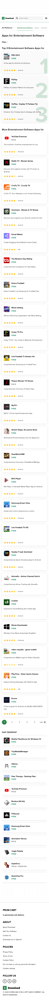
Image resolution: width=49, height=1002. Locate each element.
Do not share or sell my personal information (19, 964)
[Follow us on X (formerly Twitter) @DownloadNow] (9, 981)
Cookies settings (9, 968)
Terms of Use (8, 956)
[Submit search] (17, 18)
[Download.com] (8, 18)
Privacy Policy (8, 952)
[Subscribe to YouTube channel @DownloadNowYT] (14, 981)
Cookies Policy (8, 960)
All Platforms (7, 28)
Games (37, 28)
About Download (9, 927)
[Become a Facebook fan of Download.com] (5, 981)
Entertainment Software (25, 28)
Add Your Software (10, 931)
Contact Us (7, 935)
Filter (4, 42)
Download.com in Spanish (12, 940)
